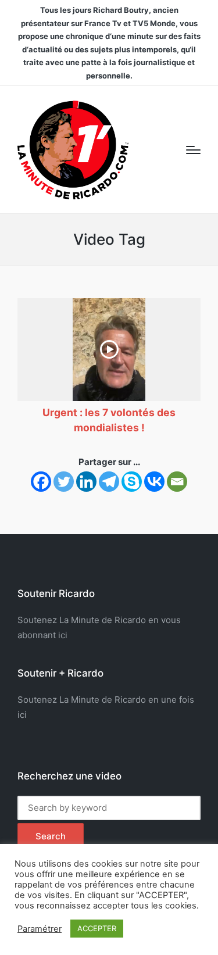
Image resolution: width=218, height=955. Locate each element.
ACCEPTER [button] (96, 928)
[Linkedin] (86, 481)
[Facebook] (41, 481)
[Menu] (193, 150)
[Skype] (131, 481)
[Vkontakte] (154, 481)
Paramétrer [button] (39, 929)
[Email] (177, 481)
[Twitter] (63, 481)
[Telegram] (109, 481)
